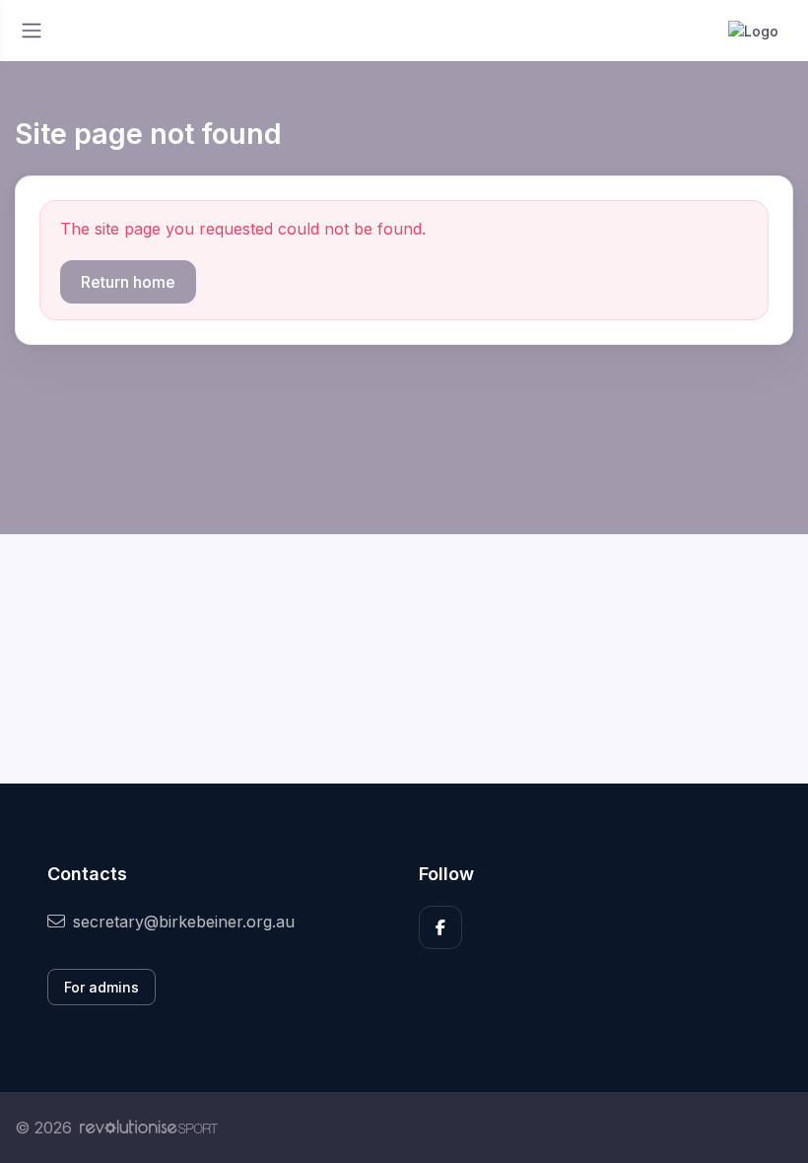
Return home (128, 282)
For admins (101, 987)
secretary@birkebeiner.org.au (184, 921)
